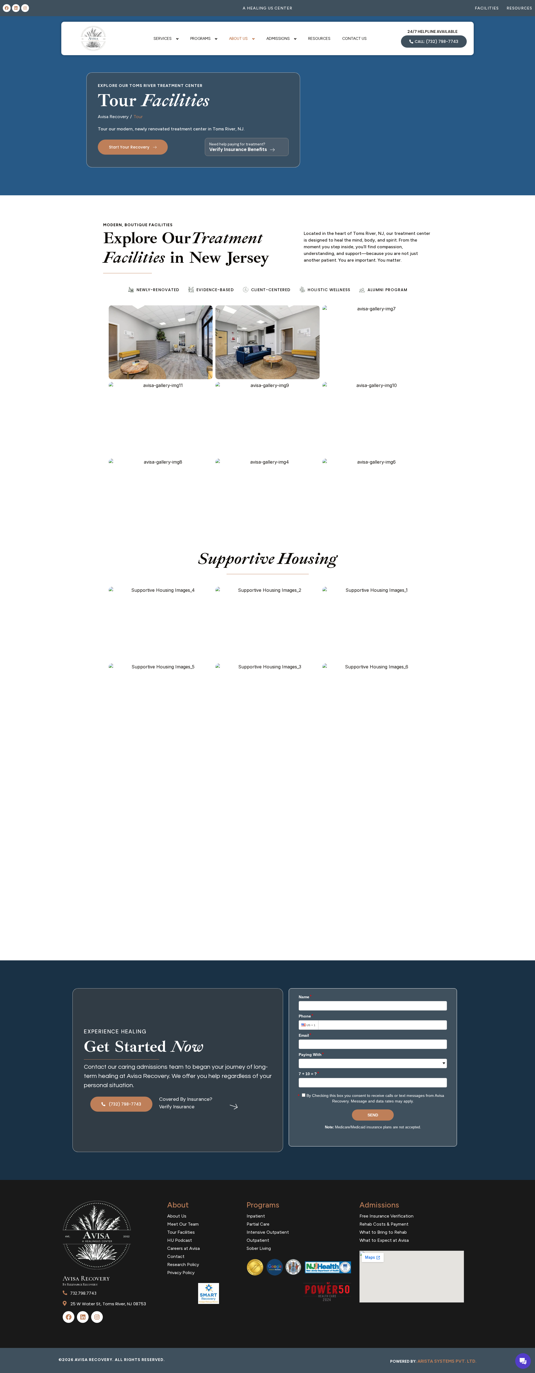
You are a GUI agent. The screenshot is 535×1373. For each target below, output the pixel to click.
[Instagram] (25, 8)
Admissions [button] (278, 38)
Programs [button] (200, 38)
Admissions (379, 1204)
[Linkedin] (16, 8)
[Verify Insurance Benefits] (272, 149)
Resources (319, 38)
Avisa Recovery (113, 116)
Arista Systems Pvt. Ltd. (446, 1361)
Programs (263, 1204)
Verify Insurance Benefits (238, 149)
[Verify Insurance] (233, 1106)
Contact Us (354, 38)
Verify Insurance (176, 1107)
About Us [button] (238, 38)
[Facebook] (7, 8)
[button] (161, 342)
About (178, 1204)
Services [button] (163, 38)
